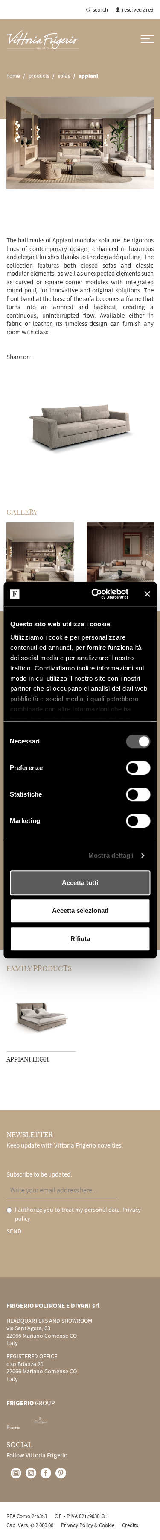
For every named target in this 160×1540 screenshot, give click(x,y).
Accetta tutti (80, 882)
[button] (14, 425)
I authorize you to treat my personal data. (78, 1214)
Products (39, 76)
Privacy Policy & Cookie (87, 1525)
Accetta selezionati (80, 910)
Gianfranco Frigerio (32, 215)
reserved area (138, 9)
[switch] (138, 768)
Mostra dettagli (111, 855)
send (13, 1231)
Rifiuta (80, 938)
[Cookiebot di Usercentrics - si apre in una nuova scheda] (95, 593)
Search (100, 9)
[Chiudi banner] (147, 594)
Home (13, 76)
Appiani (88, 76)
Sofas (64, 76)
